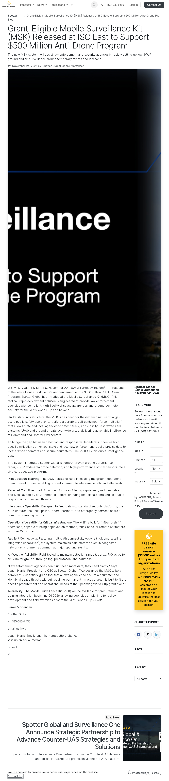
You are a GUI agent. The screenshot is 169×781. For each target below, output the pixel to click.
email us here (17, 628)
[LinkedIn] (157, 635)
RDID (20, 467)
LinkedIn (13, 647)
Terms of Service (153, 501)
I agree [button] (155, 772)
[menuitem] (27, 4)
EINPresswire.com (91, 387)
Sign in (133, 4)
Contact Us (154, 4)
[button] (94, 4)
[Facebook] (138, 635)
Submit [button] (150, 514)
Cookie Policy (15, 776)
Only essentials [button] (138, 772)
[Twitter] (148, 635)
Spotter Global (31, 396)
